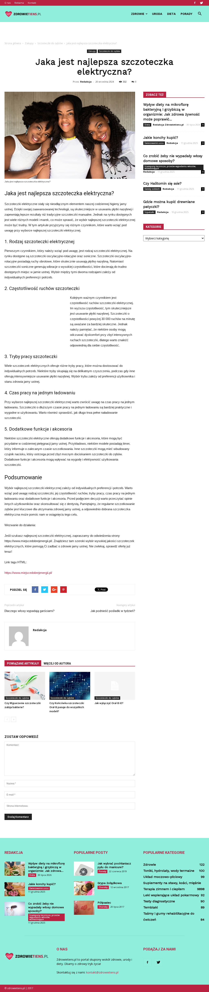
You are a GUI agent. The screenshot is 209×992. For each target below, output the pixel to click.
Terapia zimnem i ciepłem (164, 889)
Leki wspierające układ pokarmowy (171, 895)
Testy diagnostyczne (159, 901)
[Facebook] (195, 3)
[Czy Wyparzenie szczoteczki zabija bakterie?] (24, 686)
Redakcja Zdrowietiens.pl (168, 124)
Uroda (157, 14)
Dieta (171, 14)
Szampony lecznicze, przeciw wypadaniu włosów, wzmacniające (170, 167)
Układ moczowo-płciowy (162, 877)
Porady (186, 14)
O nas (7, 2)
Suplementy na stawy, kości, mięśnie (172, 883)
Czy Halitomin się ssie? (162, 183)
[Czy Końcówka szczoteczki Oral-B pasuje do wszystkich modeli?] (69, 686)
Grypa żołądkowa (110, 883)
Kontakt (32, 2)
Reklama (19, 2)
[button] (200, 14)
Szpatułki (149, 212)
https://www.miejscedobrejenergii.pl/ (28, 572)
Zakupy (92, 51)
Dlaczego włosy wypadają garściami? (29, 611)
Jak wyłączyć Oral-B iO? (108, 703)
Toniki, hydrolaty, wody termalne (168, 871)
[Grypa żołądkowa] (84, 888)
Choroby (103, 887)
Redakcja (86, 81)
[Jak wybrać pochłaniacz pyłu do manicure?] (84, 869)
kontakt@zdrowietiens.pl (102, 972)
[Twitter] (201, 3)
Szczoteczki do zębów (109, 51)
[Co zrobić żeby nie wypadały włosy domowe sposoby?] (14, 909)
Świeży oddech (152, 188)
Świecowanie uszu (154, 143)
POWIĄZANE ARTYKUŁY (23, 663)
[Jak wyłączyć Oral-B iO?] (114, 686)
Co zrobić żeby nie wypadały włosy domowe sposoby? (46, 907)
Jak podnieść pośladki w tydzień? (112, 611)
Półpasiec (104, 902)
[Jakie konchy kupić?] (14, 889)
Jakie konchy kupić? (160, 138)
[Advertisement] (104, 33)
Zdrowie (137, 14)
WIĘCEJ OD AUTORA (57, 663)
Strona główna (12, 43)
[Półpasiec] (84, 908)
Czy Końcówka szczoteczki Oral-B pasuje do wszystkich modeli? (66, 707)
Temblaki (150, 907)
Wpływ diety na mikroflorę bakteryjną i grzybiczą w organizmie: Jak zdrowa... (46, 867)
